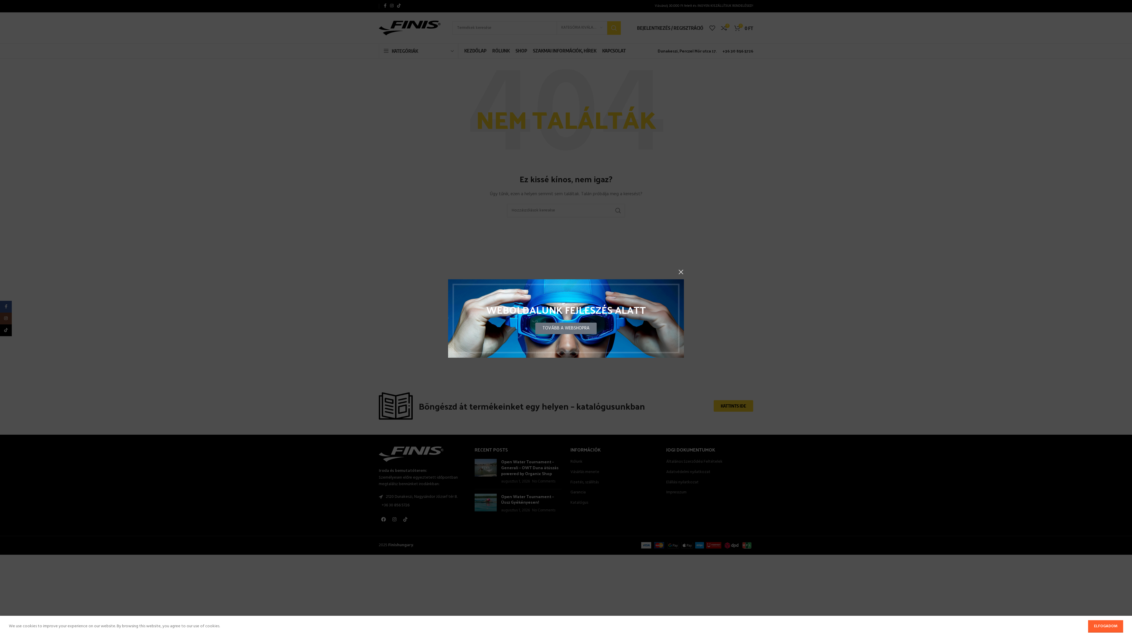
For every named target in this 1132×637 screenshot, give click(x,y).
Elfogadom (1105, 626)
